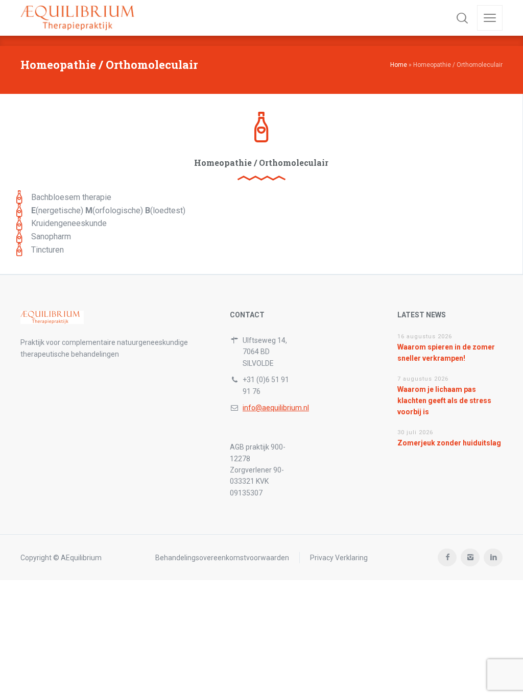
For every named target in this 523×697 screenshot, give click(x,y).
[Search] (462, 18)
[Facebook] (447, 557)
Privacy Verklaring (339, 558)
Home (398, 64)
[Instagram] (470, 557)
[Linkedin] (493, 557)
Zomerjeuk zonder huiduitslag (449, 443)
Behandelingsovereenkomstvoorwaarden (222, 558)
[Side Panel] (490, 18)
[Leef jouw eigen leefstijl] (81, 18)
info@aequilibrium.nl (276, 408)
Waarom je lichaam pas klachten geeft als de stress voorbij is (444, 400)
